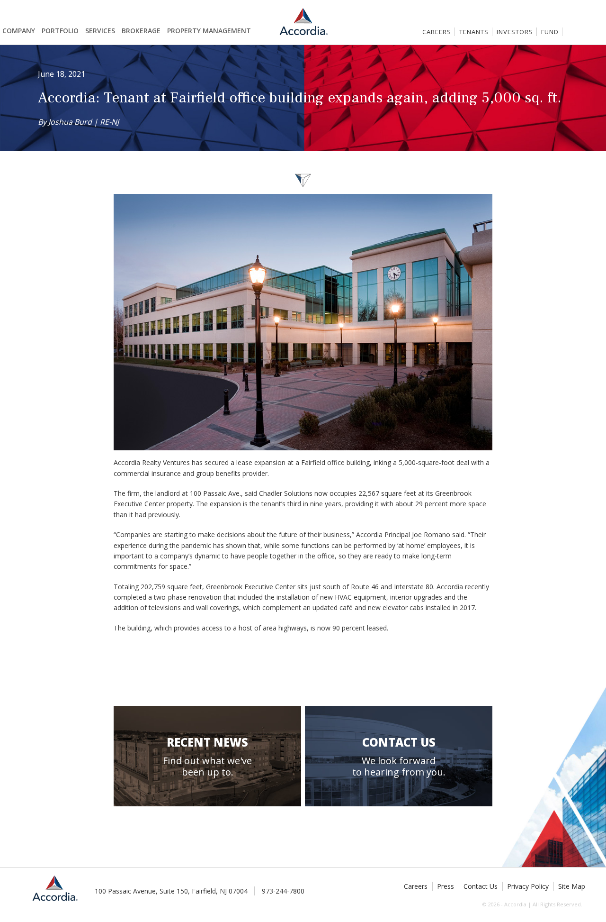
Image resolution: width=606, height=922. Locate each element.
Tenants (474, 31)
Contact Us (480, 886)
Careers (436, 31)
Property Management (209, 30)
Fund (550, 31)
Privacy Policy (528, 886)
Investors (515, 31)
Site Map (571, 886)
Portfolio (60, 30)
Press (445, 886)
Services (100, 30)
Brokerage (141, 30)
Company (18, 30)
